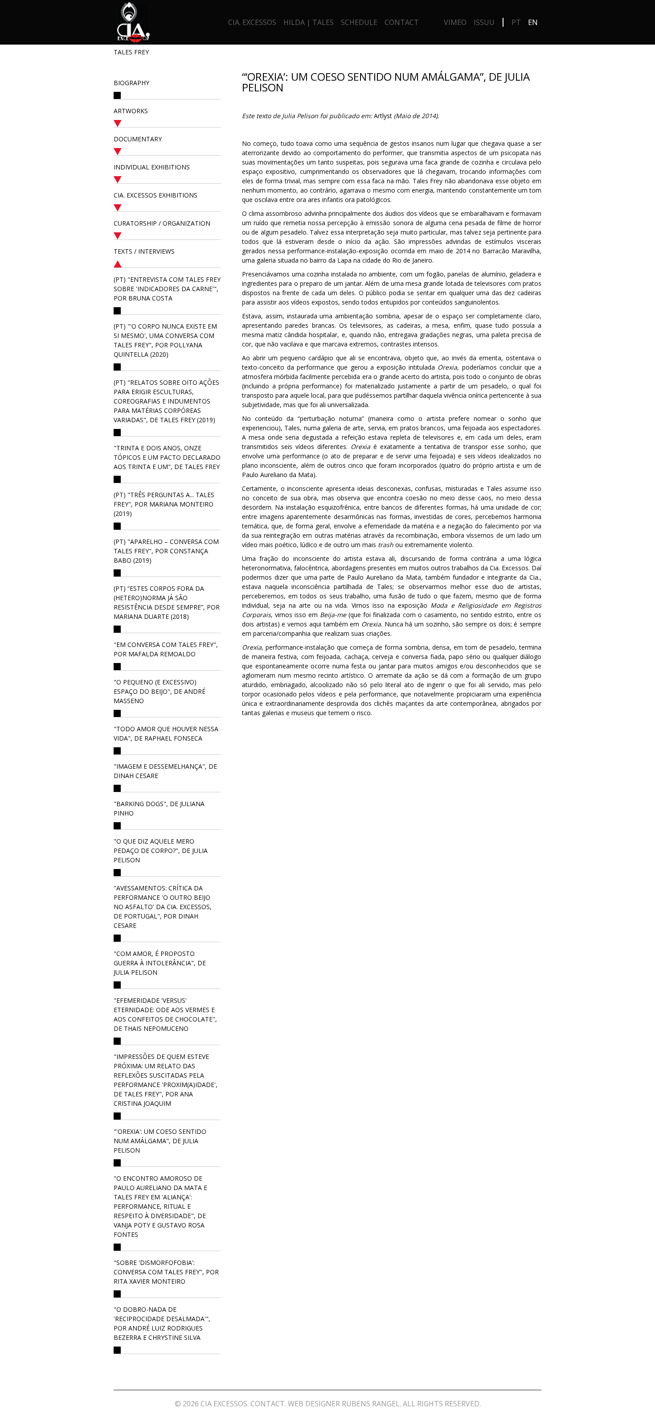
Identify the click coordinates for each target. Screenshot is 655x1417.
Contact (402, 22)
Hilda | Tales (308, 22)
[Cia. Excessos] (133, 24)
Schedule (359, 22)
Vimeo (455, 22)
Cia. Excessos (252, 22)
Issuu (484, 22)
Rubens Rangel (371, 1404)
